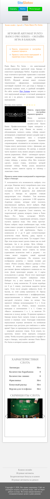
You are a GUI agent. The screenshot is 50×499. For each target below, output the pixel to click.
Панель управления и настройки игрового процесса (26, 50)
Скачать (13, 9)
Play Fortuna (25, 91)
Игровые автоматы (25, 473)
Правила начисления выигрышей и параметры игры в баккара (26, 56)
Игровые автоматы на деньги (25, 480)
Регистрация (34, 9)
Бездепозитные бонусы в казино (25, 476)
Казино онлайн (25, 470)
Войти (22, 9)
